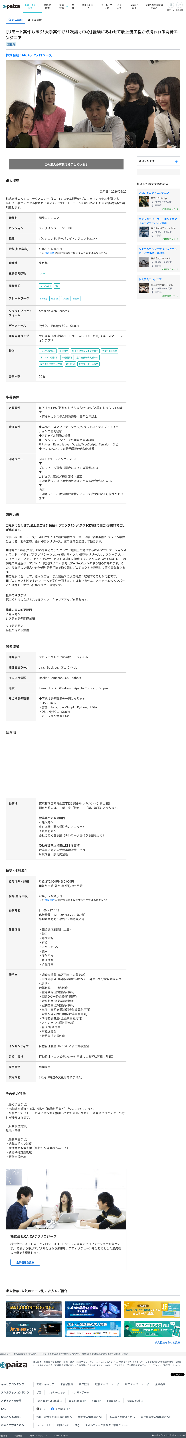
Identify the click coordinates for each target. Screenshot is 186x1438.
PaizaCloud (133, 1400)
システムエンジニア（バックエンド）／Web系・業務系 (158, 251)
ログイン (170, 10)
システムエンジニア (150, 279)
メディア (119, 6)
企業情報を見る (25, 1262)
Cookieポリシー (61, 1435)
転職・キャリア (30, 6)
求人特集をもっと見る (167, 1342)
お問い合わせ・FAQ (68, 1425)
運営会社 (3, 1435)
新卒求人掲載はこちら (122, 1417)
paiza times (75, 1400)
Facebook (60, 1409)
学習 (73, 6)
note (94, 1400)
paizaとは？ (134, 6)
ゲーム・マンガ (106, 6)
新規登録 (179, 10)
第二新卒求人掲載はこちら (156, 1417)
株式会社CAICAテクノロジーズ (29, 55)
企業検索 (160, 1384)
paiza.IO (112, 1400)
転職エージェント (105, 1384)
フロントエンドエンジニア (154, 192)
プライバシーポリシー (38, 1435)
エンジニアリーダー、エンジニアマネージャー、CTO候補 (158, 221)
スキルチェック (87, 6)
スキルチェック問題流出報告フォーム (106, 1425)
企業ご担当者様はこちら (154, 6)
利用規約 (18, 1435)
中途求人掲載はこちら (91, 1417)
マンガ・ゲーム (80, 1392)
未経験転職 (47, 6)
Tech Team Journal (48, 1400)
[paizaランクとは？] (176, 161)
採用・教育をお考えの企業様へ (54, 1417)
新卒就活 (61, 6)
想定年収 (50, 253)
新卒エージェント (135, 1384)
